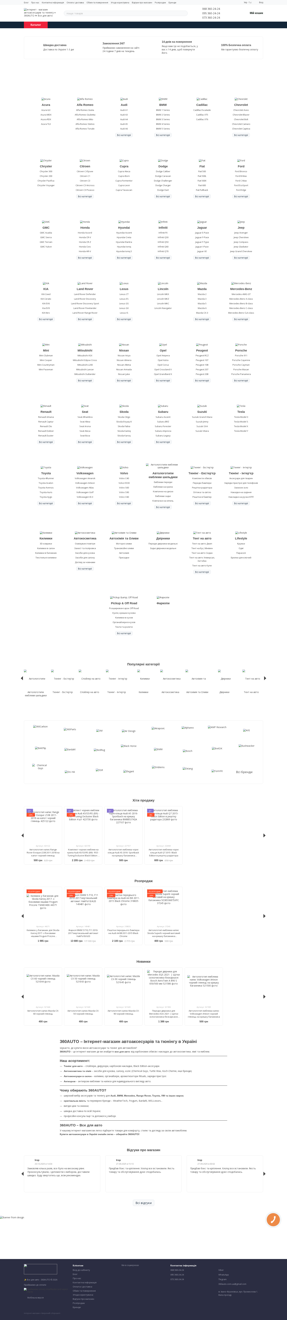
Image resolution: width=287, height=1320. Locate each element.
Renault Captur (45, 421)
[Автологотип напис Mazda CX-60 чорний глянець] (43, 986)
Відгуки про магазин (142, 2)
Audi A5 (124, 123)
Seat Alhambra (85, 416)
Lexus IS (124, 312)
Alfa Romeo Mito (85, 119)
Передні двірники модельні (163, 543)
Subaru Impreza (163, 430)
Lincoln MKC (163, 303)
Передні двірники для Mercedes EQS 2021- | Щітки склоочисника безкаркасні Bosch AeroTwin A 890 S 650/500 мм (164, 1016)
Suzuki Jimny (202, 421)
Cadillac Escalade (202, 110)
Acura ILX (45, 110)
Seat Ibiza (85, 435)
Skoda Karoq (124, 435)
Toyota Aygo (46, 496)
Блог (26, 2)
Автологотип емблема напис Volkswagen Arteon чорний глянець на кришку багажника (204, 1013)
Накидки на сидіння (241, 492)
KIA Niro (46, 312)
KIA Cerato (46, 298)
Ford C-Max (241, 180)
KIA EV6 (46, 303)
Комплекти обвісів (202, 478)
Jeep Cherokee (241, 237)
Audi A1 (124, 110)
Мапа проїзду (225, 1295)
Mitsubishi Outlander (85, 374)
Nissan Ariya (124, 355)
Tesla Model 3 (241, 416)
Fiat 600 (202, 185)
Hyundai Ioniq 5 (124, 251)
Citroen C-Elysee (85, 171)
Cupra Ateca (124, 171)
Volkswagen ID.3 (85, 496)
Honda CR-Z (85, 241)
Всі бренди (244, 772)
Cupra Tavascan (124, 189)
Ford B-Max (241, 175)
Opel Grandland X (163, 374)
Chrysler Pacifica (46, 180)
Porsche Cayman (241, 364)
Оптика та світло (202, 492)
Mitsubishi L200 (85, 364)
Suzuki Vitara (202, 430)
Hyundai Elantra (124, 241)
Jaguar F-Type (202, 241)
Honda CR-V (85, 237)
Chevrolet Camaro (241, 123)
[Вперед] (265, 678)
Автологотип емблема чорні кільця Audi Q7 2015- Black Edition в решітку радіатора (164, 852)
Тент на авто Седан (202, 552)
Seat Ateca (85, 430)
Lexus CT (124, 294)
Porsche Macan (241, 369)
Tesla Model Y (241, 430)
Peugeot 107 (202, 360)
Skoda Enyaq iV (124, 421)
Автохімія (124, 552)
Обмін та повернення (97, 2)
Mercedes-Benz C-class (241, 308)
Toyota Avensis (46, 487)
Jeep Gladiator (241, 246)
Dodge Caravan (163, 175)
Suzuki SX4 (202, 426)
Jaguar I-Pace (202, 246)
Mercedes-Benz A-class (241, 298)
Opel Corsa (163, 364)
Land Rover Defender (85, 294)
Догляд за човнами (85, 562)
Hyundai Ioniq (124, 246)
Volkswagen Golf (85, 492)
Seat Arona (85, 426)
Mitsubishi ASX (85, 355)
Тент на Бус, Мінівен (202, 548)
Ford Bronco (241, 171)
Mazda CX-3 (202, 312)
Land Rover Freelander (84, 308)
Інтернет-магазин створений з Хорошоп (42, 1313)
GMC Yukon (46, 246)
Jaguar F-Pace (202, 237)
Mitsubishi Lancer (85, 369)
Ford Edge (241, 189)
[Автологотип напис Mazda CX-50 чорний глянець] (83, 986)
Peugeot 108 (202, 364)
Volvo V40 (124, 496)
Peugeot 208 (202, 374)
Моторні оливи (124, 543)
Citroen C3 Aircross (85, 185)
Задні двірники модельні (163, 548)
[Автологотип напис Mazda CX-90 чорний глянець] (123, 986)
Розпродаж (160, 2)
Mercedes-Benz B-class (241, 303)
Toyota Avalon (46, 482)
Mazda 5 (202, 303)
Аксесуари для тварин (241, 478)
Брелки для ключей (241, 557)
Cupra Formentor (124, 180)
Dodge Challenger (163, 180)
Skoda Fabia (124, 426)
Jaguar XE (202, 251)
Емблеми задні (163, 496)
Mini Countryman (45, 364)
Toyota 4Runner (46, 478)
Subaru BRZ (163, 421)
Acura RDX (46, 119)
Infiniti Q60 (163, 246)
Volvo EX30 (124, 482)
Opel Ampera (163, 355)
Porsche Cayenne (241, 360)
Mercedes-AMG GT (241, 294)
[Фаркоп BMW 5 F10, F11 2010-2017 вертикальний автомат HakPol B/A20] (83, 905)
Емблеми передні (163, 482)
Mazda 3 (202, 298)
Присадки (124, 557)
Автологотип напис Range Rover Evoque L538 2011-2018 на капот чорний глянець (43, 852)
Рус (250, 2)
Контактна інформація (53, 2)
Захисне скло (241, 487)
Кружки (241, 543)
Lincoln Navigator (163, 308)
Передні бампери (202, 482)
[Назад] (22, 678)
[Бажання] (237, 13)
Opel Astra (163, 360)
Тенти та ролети (124, 626)
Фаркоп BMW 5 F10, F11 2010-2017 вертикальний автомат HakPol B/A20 (83, 933)
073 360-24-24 (211, 17)
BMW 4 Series (163, 123)
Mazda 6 (202, 308)
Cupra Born (124, 175)
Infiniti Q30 (163, 237)
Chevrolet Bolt (241, 119)
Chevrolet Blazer (241, 114)
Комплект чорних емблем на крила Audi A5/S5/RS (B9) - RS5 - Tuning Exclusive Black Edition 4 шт (83, 854)
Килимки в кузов (124, 617)
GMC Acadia (46, 232)
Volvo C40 (124, 478)
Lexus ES (124, 298)
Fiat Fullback (202, 189)
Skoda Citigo (124, 416)
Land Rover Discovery (85, 298)
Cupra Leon (124, 185)
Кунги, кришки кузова (124, 612)
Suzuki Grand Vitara (202, 416)
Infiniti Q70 (163, 251)
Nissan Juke (124, 374)
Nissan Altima (124, 364)
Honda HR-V (85, 251)
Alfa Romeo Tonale (85, 128)
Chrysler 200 (46, 175)
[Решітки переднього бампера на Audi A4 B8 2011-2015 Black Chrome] (123, 905)
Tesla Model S (241, 421)
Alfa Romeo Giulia (85, 110)
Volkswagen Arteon (85, 482)
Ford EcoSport (241, 185)
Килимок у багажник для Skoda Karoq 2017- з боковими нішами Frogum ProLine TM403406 (43, 935)
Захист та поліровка (85, 548)
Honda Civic (85, 246)
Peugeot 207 (202, 369)
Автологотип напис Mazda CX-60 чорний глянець (43, 1012)
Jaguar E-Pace (202, 232)
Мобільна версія (35, 1297)
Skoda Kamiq (124, 430)
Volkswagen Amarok (85, 478)
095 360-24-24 (211, 13)
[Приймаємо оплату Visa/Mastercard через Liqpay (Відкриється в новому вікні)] (46, 1290)
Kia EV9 (46, 308)
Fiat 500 (202, 171)
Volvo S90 (124, 492)
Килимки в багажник (46, 552)
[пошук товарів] (185, 13)
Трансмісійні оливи (124, 548)
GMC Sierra (46, 237)
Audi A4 (124, 119)
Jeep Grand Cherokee (241, 251)
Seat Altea (85, 421)
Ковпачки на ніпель (163, 500)
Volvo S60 (124, 487)
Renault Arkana (46, 416)
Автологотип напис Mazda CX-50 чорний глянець (83, 1012)
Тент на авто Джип (202, 543)
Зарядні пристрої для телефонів (241, 482)
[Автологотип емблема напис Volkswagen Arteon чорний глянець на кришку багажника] (203, 986)
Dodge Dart (163, 189)
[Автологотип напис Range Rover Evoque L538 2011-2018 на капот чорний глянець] (43, 825)
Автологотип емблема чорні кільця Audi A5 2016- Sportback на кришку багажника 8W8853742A (123, 854)
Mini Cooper (46, 360)
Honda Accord (85, 232)
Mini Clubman (46, 355)
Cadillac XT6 (202, 119)
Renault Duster (45, 435)
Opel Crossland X (163, 369)
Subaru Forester (163, 426)
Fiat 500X (202, 180)
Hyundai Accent (124, 232)
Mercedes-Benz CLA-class (241, 312)
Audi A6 (124, 128)
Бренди (172, 2)
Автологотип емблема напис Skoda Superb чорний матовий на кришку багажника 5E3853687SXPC (163, 935)
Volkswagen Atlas (85, 487)
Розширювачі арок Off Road (124, 608)
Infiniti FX (163, 232)
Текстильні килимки (46, 557)
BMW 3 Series (163, 119)
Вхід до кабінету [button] (81, 1269)
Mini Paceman (46, 369)
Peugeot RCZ (202, 355)
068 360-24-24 (211, 9)
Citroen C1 (85, 175)
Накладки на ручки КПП (241, 496)
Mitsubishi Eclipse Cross (85, 360)
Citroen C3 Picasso (85, 189)
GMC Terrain (46, 241)
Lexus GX (124, 308)
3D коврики (46, 543)
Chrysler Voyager (46, 185)
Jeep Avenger (241, 232)
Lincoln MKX (163, 294)
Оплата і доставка (75, 2)
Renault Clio (46, 426)
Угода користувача (120, 2)
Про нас (35, 2)
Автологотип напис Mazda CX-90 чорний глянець (123, 1012)
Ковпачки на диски (163, 491)
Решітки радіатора (202, 487)
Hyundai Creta (124, 237)
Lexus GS (124, 303)
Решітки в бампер (202, 496)
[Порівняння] (228, 13)
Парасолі (241, 552)
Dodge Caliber (163, 171)
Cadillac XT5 (202, 114)
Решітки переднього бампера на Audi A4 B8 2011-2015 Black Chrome (123, 933)
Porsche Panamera (241, 374)
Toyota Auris (46, 492)
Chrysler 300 (46, 171)
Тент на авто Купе (202, 565)
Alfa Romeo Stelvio (85, 123)
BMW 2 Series (163, 114)
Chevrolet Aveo (241, 110)
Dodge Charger (163, 185)
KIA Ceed (46, 294)
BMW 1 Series (163, 110)
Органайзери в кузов (124, 622)
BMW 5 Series (163, 128)
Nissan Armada (124, 369)
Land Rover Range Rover (85, 312)
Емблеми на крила (163, 486)
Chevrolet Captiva (241, 128)
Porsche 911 (241, 355)
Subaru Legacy (163, 435)
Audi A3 (124, 114)
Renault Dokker (46, 430)
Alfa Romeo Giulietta (85, 114)
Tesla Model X (241, 426)
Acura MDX (46, 114)
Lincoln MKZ (163, 298)
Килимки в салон (46, 548)
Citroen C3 (85, 180)
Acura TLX (46, 123)
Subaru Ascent (163, 416)
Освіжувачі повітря (85, 543)
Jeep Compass (241, 241)
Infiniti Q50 (163, 241)
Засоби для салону (85, 557)
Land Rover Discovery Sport (85, 303)
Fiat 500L (202, 175)
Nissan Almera (124, 360)
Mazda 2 (202, 294)
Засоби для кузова (85, 552)
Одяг (241, 548)
